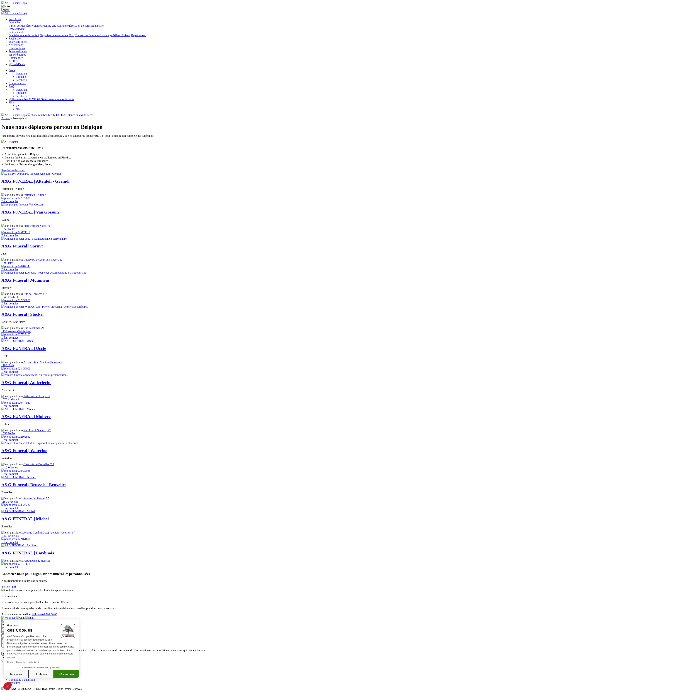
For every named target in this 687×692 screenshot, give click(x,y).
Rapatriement (138, 35)
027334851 (23, 300)
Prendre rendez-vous (13, 170)
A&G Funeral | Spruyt (22, 246)
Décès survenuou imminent (17, 30)
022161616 (23, 538)
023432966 (23, 470)
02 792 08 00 (9, 586)
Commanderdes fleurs (16, 59)
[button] (7, 686)
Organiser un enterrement (54, 35)
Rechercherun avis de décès (18, 40)
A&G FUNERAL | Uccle (23, 348)
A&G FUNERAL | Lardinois (27, 553)
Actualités (14, 682)
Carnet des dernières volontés (25, 25)
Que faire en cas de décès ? (24, 35)
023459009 (23, 368)
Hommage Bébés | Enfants (115, 35)
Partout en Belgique (34, 194)
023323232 (23, 504)
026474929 (23, 402)
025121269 (23, 232)
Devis (21, 64)
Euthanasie (97, 25)
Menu (6, 9)
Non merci (16, 674)
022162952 (23, 436)
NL (18, 108)
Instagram (21, 73)
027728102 (23, 334)
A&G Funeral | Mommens (25, 280)
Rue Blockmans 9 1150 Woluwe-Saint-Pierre (22, 329)
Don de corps (83, 25)
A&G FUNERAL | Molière (26, 416)
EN (18, 105)
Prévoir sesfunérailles (15, 21)
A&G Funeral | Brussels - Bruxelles (33, 484)
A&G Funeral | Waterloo (24, 450)
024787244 (23, 266)
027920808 (23, 198)
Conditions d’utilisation (22, 679)
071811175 (23, 563)
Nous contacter (17, 83)
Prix (71, 35)
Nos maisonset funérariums (17, 46)
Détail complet (9, 201)
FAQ (11, 86)
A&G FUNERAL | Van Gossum (30, 212)
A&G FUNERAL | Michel (25, 519)
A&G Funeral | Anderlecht (26, 382)
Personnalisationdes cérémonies (18, 53)
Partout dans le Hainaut (36, 560)
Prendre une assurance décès (58, 25)
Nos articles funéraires (87, 35)
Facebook (21, 79)
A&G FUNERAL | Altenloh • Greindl (35, 181)
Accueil (5, 118)
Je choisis (41, 674)
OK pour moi (66, 674)
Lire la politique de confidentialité (23, 662)
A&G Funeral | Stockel (22, 314)
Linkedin (21, 76)
